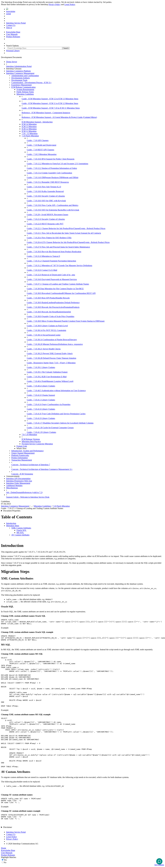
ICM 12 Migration (29, 129)
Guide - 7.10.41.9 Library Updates (41, 418)
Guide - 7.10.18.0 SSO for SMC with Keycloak (46, 201)
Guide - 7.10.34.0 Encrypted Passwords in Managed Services (52, 279)
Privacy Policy (54, 4)
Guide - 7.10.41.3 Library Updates (41, 400)
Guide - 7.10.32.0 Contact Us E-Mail (42, 270)
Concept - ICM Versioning (22, 474)
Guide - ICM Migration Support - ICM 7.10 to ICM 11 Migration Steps (51, 108)
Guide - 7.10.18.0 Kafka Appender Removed (45, 191)
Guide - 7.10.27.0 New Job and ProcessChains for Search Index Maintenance (58, 247)
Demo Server (11, 62)
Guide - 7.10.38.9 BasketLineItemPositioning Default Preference (53, 302)
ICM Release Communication (23, 87)
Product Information (19, 458)
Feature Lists (21, 446)
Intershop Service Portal (16, 23)
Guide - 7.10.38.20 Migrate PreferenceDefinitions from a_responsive (55, 344)
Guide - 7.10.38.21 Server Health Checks (44, 349)
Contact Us (10, 25)
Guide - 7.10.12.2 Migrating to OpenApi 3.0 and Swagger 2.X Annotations (57, 163)
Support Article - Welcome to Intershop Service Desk (27, 497)
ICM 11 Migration (29, 131)
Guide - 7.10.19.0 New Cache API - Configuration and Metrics (52, 205)
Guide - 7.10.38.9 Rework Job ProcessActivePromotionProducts (53, 307)
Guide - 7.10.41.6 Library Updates (41, 409)
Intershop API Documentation (18, 478)
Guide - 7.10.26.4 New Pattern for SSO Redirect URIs (49, 238)
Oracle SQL (21, 530)
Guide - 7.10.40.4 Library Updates (41, 386)
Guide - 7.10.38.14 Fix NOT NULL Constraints (46, 330)
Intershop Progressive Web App (19, 481)
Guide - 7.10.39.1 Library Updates (41, 367)
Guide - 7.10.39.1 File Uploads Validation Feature (47, 372)
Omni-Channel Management (23, 453)
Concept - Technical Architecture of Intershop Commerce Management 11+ (42, 469)
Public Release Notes (25, 92)
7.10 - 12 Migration (30, 133)
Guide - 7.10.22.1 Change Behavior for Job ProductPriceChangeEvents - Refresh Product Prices (66, 228)
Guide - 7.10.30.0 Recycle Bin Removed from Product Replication (54, 251)
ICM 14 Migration (29, 124)
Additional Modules (14, 485)
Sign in (9, 28)
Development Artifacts (20, 78)
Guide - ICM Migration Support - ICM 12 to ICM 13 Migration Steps (50, 99)
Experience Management (21, 85)
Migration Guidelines (25, 94)
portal (8, 14)
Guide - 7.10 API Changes (37, 140)
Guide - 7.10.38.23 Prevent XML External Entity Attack (50, 353)
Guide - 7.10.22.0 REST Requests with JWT (45, 224)
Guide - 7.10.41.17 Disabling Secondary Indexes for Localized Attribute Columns (60, 423)
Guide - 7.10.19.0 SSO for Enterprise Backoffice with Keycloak (53, 210)
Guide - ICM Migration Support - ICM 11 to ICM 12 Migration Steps (50, 103)
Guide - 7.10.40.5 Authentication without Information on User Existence (56, 390)
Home (3, 848)
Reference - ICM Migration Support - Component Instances (46, 113)
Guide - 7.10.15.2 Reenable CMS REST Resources (48, 182)
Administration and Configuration (25, 75)
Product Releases (13, 37)
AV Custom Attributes (20, 535)
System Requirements (25, 89)
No (5, 862)
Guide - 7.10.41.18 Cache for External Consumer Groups (50, 427)
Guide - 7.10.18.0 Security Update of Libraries (46, 196)
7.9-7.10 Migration (29, 434)
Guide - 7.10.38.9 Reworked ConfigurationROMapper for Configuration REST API (61, 293)
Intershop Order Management (18, 483)
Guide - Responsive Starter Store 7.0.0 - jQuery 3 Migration (51, 363)
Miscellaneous (12, 488)
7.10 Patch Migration (30, 136)
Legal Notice (69, 4)
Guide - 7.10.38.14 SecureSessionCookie (43, 335)
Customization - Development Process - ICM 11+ (31, 82)
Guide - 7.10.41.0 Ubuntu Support (41, 395)
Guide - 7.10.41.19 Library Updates (41, 432)
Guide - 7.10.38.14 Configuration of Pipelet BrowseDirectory (52, 339)
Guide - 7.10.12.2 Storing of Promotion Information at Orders (52, 168)
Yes (5, 860)
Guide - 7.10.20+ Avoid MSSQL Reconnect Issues (47, 214)
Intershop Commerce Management (20, 73)
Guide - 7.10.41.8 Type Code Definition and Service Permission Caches (56, 414)
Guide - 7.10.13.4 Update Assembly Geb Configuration (49, 173)
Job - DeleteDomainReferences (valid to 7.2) (24, 492)
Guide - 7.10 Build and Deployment (41, 145)
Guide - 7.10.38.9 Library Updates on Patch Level (47, 326)
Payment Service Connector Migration (37, 444)
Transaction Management (21, 460)
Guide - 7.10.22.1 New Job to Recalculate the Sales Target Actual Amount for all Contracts (64, 233)
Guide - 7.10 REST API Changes (40, 150)
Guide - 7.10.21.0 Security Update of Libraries (46, 219)
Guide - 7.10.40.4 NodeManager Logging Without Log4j (50, 381)
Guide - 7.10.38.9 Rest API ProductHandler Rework (48, 298)
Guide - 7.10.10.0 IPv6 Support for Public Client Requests (50, 159)
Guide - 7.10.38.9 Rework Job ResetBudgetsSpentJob (49, 312)
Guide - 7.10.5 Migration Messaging (41, 154)
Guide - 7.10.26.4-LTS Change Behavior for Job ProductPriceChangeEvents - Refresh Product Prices (68, 242)
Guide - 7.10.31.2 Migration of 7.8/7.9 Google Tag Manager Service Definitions (59, 265)
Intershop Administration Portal (19, 66)
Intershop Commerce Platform (18, 71)
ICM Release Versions (31, 439)
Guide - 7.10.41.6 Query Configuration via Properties (48, 404)
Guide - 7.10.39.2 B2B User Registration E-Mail (47, 377)
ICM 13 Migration (29, 126)
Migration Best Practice (31, 441)
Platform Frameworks (20, 455)
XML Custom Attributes (21, 528)
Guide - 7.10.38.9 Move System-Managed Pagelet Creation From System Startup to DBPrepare (66, 321)
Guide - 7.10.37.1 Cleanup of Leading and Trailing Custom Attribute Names (58, 284)
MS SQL (20, 532)
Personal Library (13, 51)
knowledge (10, 11)
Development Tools (19, 80)
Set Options (159, 865)
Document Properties (11, 511)
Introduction (11, 523)
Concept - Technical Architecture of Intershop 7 (30, 465)
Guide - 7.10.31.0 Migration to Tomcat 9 (43, 256)
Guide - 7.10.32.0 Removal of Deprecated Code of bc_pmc (51, 275)
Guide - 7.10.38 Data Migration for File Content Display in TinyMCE (55, 289)
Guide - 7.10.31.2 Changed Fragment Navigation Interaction (51, 261)
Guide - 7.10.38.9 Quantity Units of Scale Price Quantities (50, 316)
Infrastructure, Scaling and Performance (27, 451)
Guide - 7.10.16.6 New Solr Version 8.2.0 (44, 187)
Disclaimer (7, 827)
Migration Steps (12, 526)
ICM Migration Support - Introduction (37, 122)
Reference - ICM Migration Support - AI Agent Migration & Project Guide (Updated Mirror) (59, 117)
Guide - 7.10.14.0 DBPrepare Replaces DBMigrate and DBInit (52, 177)
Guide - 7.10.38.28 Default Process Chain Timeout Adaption (51, 358)
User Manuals (12, 34)
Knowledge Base (13, 32)
